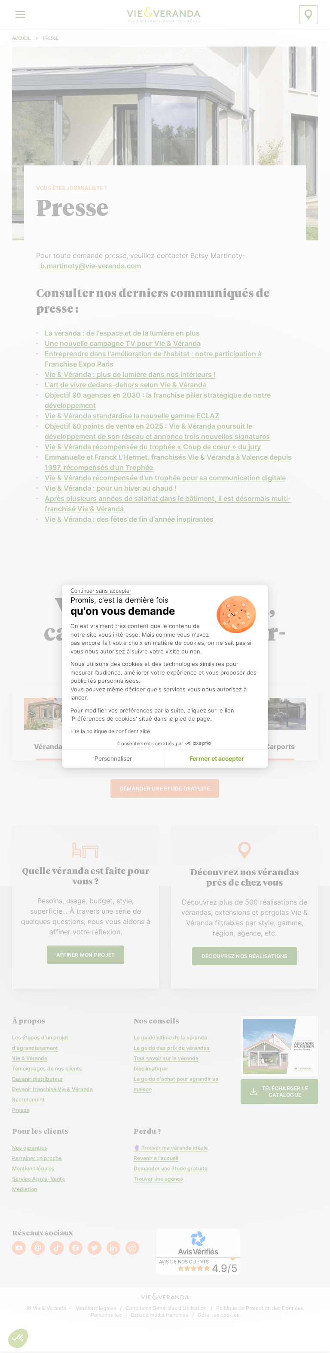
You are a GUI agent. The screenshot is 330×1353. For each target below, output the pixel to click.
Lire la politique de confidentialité (110, 731)
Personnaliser (113, 758)
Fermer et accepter (216, 758)
